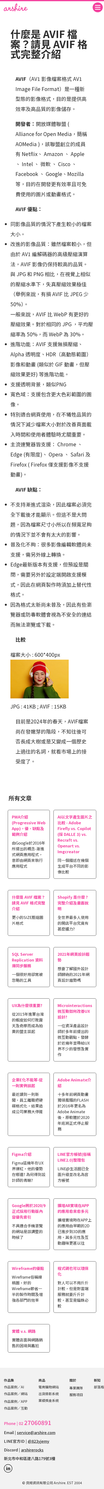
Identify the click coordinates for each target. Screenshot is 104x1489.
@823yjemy (38, 1441)
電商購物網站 (48, 1387)
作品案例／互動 (16, 1408)
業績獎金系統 (48, 1400)
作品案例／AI (14, 1387)
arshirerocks (32, 1450)
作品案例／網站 (16, 1393)
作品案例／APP (15, 1401)
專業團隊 (76, 1387)
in (8, 1468)
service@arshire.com (36, 1432)
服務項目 (76, 1394)
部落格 (99, 1387)
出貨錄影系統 (48, 1393)
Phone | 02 (27, 1423)
